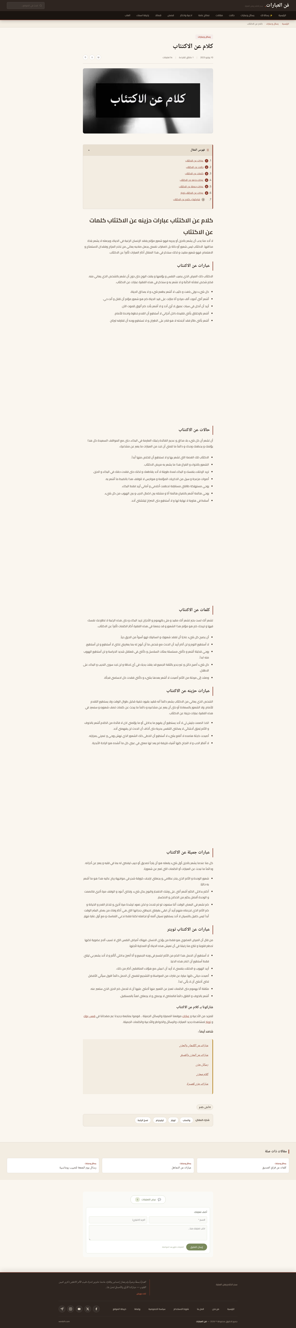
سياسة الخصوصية (157, 1309)
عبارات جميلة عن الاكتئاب (191, 186)
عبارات (185, 1016)
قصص (171, 15)
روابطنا (137, 1309)
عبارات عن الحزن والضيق (194, 1055)
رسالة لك (265, 15)
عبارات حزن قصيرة (197, 1084)
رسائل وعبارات (247, 15)
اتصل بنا (200, 1309)
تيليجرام (160, 1120)
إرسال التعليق (196, 1247)
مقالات (219, 15)
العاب (127, 15)
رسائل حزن (202, 1065)
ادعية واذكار (186, 15)
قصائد (158, 15)
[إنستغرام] (70, 1309)
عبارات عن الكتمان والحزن (193, 1045)
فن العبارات (201, 1321)
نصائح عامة (203, 15)
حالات (232, 15)
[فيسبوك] (96, 1309)
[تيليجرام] (62, 1309)
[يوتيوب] (79, 1309)
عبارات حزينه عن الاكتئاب (192, 180)
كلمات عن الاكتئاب (194, 173)
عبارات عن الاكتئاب (194, 161)
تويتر (208, 1022)
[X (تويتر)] (87, 1309)
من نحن (215, 1309)
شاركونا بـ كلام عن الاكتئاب (186, 199)
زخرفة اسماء (143, 15)
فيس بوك (89, 1016)
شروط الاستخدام (181, 1309)
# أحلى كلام (205, 1107)
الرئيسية (282, 15)
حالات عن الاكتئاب (195, 167)
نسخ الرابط (143, 1120)
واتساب (186, 1120)
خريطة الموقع (119, 1309)
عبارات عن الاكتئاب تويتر (192, 193)
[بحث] (40, 5)
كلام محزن (202, 1074)
